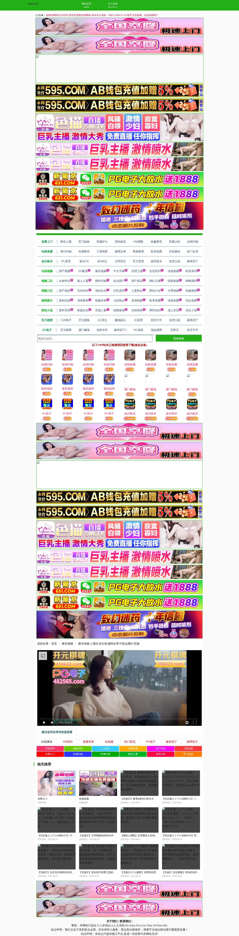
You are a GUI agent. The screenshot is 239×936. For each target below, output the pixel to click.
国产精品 (64, 290)
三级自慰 (188, 748)
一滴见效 (47, 393)
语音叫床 (161, 754)
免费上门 (47, 369)
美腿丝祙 (78, 748)
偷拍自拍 (64, 300)
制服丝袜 (100, 300)
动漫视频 (173, 271)
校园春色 (119, 310)
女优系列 (155, 271)
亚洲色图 (137, 300)
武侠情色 (137, 310)
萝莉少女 (155, 290)
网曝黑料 (191, 280)
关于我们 (112, 921)
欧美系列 (191, 271)
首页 (54, 643)
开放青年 (50, 748)
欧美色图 (155, 300)
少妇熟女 (119, 300)
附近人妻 (133, 754)
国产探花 (137, 280)
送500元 (47, 418)
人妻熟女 (137, 290)
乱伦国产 (119, 280)
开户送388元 (130, 418)
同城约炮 (105, 754)
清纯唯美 (82, 300)
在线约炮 (78, 754)
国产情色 (161, 748)
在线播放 (46, 741)
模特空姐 (100, 280)
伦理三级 (137, 271)
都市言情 (64, 310)
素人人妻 (82, 280)
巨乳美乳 (119, 290)
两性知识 (155, 310)
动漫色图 (173, 300)
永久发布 (113, 3)
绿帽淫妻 (133, 748)
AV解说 (82, 271)
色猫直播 (84, 798)
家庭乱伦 (82, 310)
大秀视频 (173, 290)
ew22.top (33, 3)
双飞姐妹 (188, 754)
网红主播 (155, 280)
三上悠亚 (105, 748)
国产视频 (64, 271)
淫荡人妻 (100, 310)
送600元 (130, 394)
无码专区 (82, 290)
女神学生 (64, 280)
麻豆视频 (100, 271)
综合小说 (191, 310)
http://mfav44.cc (112, 7)
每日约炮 (130, 369)
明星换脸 (173, 280)
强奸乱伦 (100, 290)
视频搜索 (178, 338)
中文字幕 (119, 271)
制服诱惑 (191, 290)
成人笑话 (173, 310)
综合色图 (191, 300)
